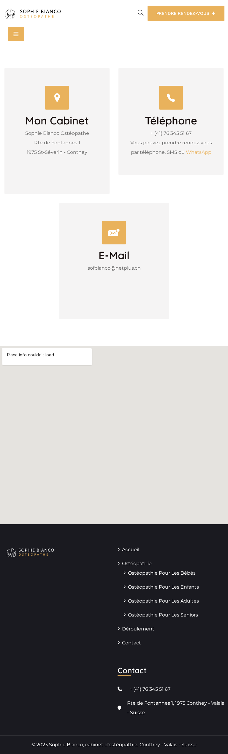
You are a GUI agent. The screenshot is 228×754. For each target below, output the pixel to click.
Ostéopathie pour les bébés (162, 573)
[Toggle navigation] (16, 34)
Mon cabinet (57, 120)
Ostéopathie (137, 563)
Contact (131, 643)
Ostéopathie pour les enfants (163, 587)
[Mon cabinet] (57, 98)
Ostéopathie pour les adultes (163, 601)
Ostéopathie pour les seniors (163, 615)
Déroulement (138, 629)
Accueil (130, 549)
